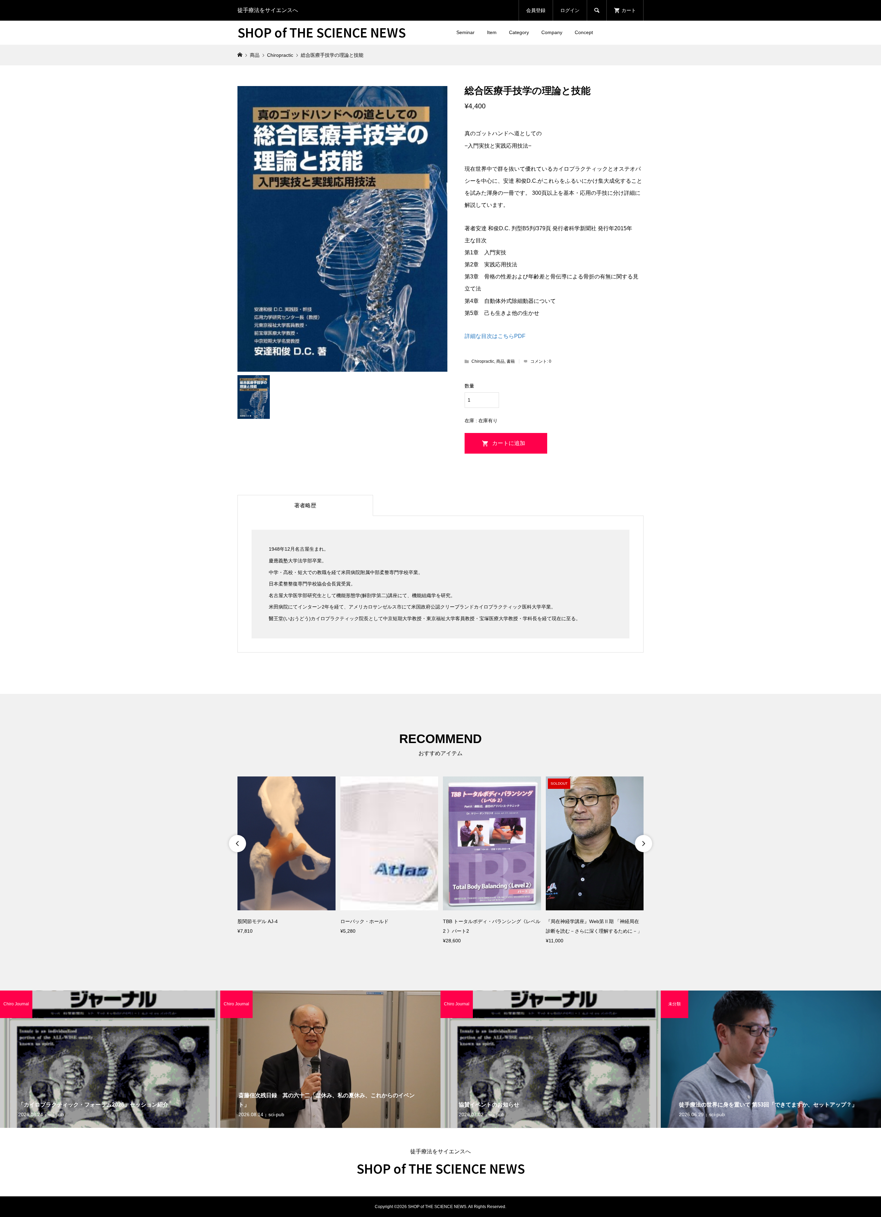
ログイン (570, 10)
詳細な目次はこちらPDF (495, 336)
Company (551, 32)
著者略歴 (305, 505)
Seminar (465, 32)
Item (492, 32)
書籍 (511, 361)
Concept (584, 32)
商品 (500, 361)
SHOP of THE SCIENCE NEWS (321, 32)
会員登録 (535, 10)
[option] (286, 856)
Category (519, 32)
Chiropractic (482, 361)
